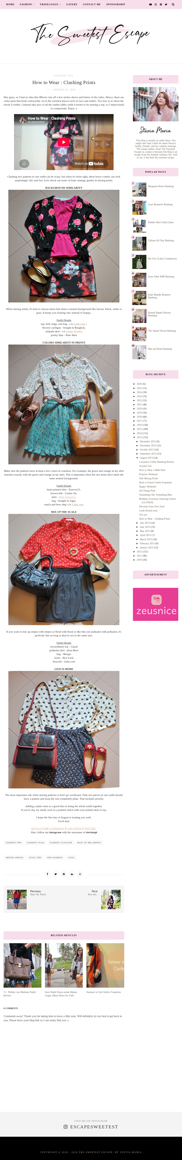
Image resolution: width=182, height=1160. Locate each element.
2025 (140, 388)
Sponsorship (115, 4)
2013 (140, 437)
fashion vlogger (61, 843)
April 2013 (146, 535)
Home (10, 4)
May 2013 (145, 531)
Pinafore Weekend (148, 474)
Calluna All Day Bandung (161, 240)
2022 (140, 400)
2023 (140, 396)
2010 (140, 559)
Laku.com (78, 504)
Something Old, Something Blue (155, 494)
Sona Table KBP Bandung (161, 276)
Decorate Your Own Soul (151, 506)
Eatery (71, 4)
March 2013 (146, 539)
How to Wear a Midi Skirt (152, 470)
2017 (140, 421)
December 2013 (148, 441)
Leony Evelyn (74, 331)
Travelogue (49, 4)
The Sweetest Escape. (96, 1152)
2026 (140, 384)
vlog (71, 857)
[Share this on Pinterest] (64, 874)
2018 (140, 416)
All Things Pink (147, 490)
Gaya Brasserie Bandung (160, 204)
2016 (140, 425)
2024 (140, 392)
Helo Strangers (67, 497)
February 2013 (147, 543)
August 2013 (146, 458)
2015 (140, 429)
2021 (140, 404)
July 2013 (145, 523)
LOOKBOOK (56, 828)
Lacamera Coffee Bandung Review (156, 462)
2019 (140, 412)
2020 (140, 408)
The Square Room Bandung (162, 330)
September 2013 (148, 453)
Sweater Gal (145, 466)
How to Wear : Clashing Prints (154, 518)
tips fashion (55, 857)
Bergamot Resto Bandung (161, 186)
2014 (140, 433)
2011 (140, 555)
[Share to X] (55, 874)
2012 (140, 551)
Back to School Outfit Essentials (155, 482)
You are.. (143, 514)
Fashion (26, 4)
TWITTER (90, 828)
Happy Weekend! (147, 486)
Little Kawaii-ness (148, 510)
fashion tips (63, 75)
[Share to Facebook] (47, 874)
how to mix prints (89, 843)
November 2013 (148, 445)
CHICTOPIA (74, 828)
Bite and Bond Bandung (160, 349)
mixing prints (14, 857)
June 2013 (145, 527)
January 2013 (147, 547)
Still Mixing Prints (148, 478)
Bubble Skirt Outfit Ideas (160, 222)
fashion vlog (35, 843)
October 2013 (147, 449)
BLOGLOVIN (39, 828)
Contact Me (92, 4)
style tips (35, 857)
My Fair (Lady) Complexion (162, 258)
